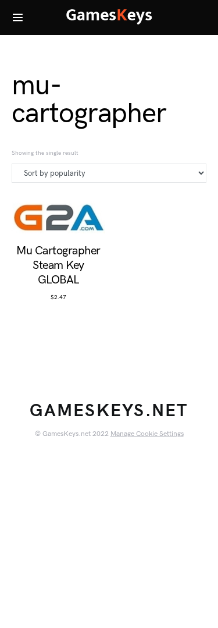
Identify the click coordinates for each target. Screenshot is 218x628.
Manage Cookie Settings (147, 434)
